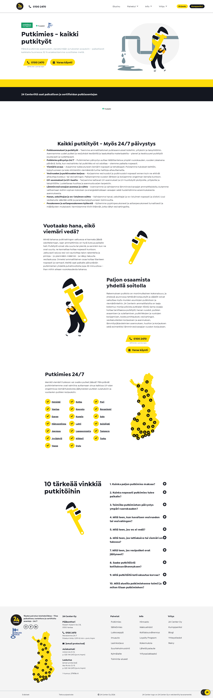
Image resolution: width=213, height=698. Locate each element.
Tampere (105, 431)
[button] (138, 484)
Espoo (55, 416)
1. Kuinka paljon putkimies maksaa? (132, 483)
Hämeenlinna (59, 423)
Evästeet (25, 694)
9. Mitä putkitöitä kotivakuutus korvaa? (135, 574)
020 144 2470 (69, 668)
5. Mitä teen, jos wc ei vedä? (127, 529)
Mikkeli (80, 438)
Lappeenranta (83, 431)
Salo (102, 416)
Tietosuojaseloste (66, 694)
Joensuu (56, 431)
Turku (103, 438)
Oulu (78, 445)
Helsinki (56, 401)
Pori (102, 401)
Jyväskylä (57, 438)
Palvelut (131, 6)
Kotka (79, 401)
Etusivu (116, 6)
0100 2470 (39, 6)
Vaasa (55, 445)
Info (147, 6)
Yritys (162, 6)
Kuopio (79, 416)
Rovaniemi (105, 409)
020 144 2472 (69, 654)
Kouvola (80, 409)
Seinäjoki (105, 423)
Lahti (78, 423)
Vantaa (55, 409)
